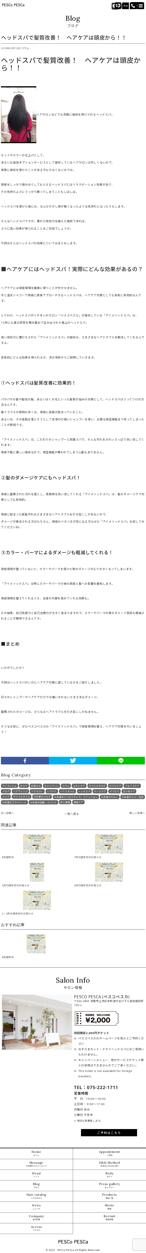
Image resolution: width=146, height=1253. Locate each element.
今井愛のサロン (109, 797)
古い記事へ (7, 813)
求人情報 (65, 802)
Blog (36, 1185)
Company (36, 1217)
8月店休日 (8, 957)
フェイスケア (132, 785)
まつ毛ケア (129, 791)
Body (109, 1174)
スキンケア (79, 785)
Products (109, 1196)
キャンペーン (51, 785)
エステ (23, 785)
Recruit (109, 1217)
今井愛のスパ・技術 (133, 797)
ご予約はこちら (109, 1133)
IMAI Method (109, 1164)
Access (36, 1228)
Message (36, 1164)
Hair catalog (36, 1196)
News (36, 1206)
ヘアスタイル (67, 791)
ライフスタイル (21, 796)
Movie (109, 1206)
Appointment (109, 1153)
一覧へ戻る (71, 814)
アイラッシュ (9, 785)
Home (36, 1153)
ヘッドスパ (84, 791)
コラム (25, 48)
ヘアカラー (37, 791)
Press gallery (109, 1185)
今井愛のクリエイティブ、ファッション (76, 797)
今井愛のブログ (42, 796)
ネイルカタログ (97, 785)
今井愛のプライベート (14, 802)
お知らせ (36, 785)
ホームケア (100, 791)
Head (36, 1174)
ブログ (6, 791)
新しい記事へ (137, 813)
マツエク (114, 791)
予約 (125, 6)
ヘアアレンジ (20, 791)
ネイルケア (115, 785)
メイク (6, 796)
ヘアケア (52, 791)
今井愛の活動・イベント (43, 802)
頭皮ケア (78, 802)
